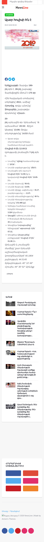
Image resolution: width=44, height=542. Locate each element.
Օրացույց (9, 15)
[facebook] (13, 473)
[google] (30, 473)
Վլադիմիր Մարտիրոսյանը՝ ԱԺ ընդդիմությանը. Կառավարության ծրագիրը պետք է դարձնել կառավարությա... (25, 328)
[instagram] (30, 481)
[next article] (35, 2)
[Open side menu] (3, 7)
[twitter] (13, 481)
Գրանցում (15, 511)
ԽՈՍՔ (9, 297)
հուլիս (10, 274)
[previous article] (40, 2)
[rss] (30, 488)
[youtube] (13, 488)
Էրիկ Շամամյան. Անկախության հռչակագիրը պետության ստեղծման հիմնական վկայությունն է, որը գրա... (27, 391)
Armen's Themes (9, 519)
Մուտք (5, 511)
